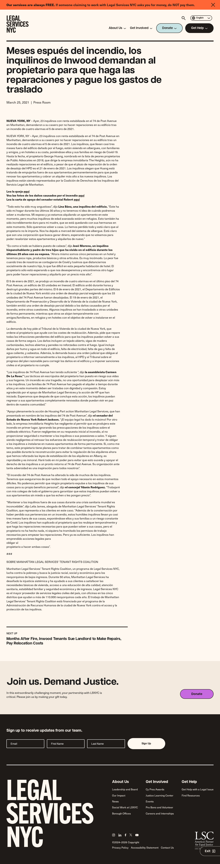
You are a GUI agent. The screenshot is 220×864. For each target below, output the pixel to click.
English (200, 18)
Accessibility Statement (144, 847)
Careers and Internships (160, 813)
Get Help (189, 782)
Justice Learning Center (159, 795)
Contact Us (167, 847)
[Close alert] (215, 5)
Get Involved (157, 782)
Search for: (184, 18)
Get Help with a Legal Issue (198, 789)
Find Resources (191, 795)
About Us (120, 782)
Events (150, 801)
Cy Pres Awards (155, 789)
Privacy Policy (120, 847)
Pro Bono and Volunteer (159, 807)
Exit (207, 851)
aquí (26, 191)
